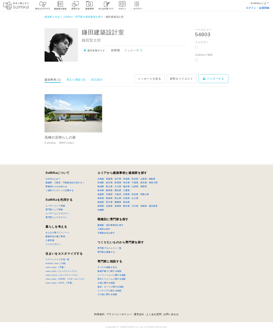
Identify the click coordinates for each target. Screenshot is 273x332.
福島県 (152, 179)
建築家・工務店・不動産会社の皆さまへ (65, 182)
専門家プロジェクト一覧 (109, 248)
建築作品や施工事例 (55, 236)
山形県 (143, 179)
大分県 (135, 206)
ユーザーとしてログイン (57, 213)
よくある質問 (153, 314)
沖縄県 (101, 210)
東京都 (143, 182)
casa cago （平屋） (56, 267)
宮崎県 (143, 206)
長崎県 (118, 206)
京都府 (109, 194)
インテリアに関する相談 (109, 290)
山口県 (135, 198)
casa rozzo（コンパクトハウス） (62, 275)
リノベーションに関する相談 (112, 275)
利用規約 (99, 314)
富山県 (109, 186)
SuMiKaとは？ (53, 179)
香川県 (109, 202)
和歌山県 (144, 194)
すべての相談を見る (107, 267)
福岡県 (101, 206)
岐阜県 (101, 190)
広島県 (126, 198)
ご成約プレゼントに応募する (60, 190)
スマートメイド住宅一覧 (57, 259)
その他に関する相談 (107, 294)
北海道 (101, 179)
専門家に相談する (110, 261)
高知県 (126, 202)
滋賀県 (101, 194)
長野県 (143, 186)
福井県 (126, 186)
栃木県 (109, 182)
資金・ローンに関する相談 (111, 287)
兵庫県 (126, 194)
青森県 (109, 179)
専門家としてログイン (56, 217)
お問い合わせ (171, 314)
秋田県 (135, 179)
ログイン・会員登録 (257, 7)
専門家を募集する (106, 252)
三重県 (126, 190)
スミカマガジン (53, 244)
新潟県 (101, 186)
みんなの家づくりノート (57, 232)
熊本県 (126, 206)
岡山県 (118, 198)
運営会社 (139, 314)
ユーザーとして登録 (55, 206)
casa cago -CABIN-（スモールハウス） (66, 279)
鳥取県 (101, 198)
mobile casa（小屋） (56, 263)
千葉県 (135, 182)
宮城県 (126, 179)
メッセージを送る (149, 78)
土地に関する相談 (106, 283)
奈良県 (135, 194)
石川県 (118, 186)
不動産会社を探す (106, 233)
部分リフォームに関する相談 (112, 279)
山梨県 (135, 186)
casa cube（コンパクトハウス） (62, 271)
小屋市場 (50, 240)
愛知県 (118, 190)
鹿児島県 (153, 206)
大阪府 (118, 194)
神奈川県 (153, 182)
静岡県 (109, 190)
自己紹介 (97, 79)
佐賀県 (109, 206)
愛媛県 (118, 202)
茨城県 (101, 182)
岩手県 (118, 179)
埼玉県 (126, 182)
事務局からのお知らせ (56, 186)
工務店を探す (104, 229)
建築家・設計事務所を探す (111, 225)
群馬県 (118, 182)
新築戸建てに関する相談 (109, 271)
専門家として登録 (54, 209)
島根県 (109, 198)
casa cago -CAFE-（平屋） (60, 283)
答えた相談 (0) (76, 79)
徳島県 (101, 202)
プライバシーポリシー (119, 314)
